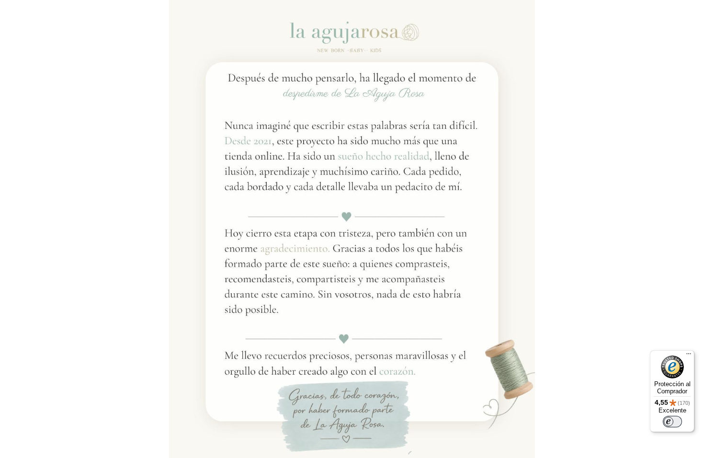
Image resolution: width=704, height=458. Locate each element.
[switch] (672, 421)
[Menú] (688, 356)
